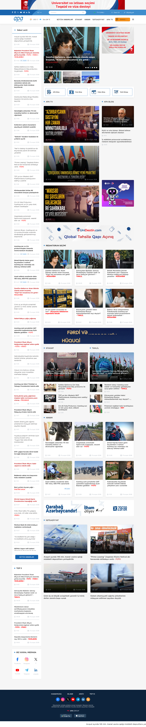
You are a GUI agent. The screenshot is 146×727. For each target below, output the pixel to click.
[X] (18, 13)
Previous (46, 48)
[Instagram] (15, 12)
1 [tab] (85, 67)
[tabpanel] (71, 48)
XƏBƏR (87, 20)
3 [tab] (90, 67)
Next (96, 48)
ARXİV (81, 694)
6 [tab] (96, 67)
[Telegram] (24, 13)
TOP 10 (92, 694)
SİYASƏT (78, 20)
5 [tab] (94, 67)
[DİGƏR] (132, 19)
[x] (68, 699)
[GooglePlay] (66, 716)
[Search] (83, 13)
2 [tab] (88, 67)
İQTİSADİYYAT (98, 20)
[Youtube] (21, 13)
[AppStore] (80, 716)
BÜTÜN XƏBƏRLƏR (65, 20)
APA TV (110, 20)
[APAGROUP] (73, 710)
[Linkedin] (26, 13)
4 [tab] (92, 67)
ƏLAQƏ (70, 694)
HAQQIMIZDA (56, 694)
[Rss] (29, 13)
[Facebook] (12, 12)
